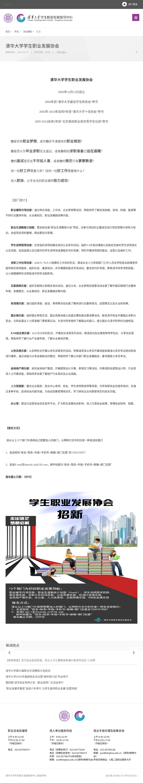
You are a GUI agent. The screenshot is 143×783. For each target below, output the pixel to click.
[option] (71, 659)
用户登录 (132, 4)
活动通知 (27, 31)
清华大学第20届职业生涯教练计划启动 (28, 670)
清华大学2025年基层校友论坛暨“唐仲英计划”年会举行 (37, 676)
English (8, 4)
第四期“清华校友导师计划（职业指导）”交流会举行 (34, 682)
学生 (16, 31)
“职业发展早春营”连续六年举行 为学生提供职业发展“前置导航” (42, 688)
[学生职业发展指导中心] (38, 18)
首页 (8, 31)
